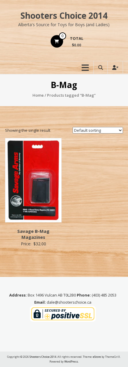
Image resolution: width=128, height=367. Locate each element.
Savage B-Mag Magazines (33, 234)
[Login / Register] (115, 67)
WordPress (71, 361)
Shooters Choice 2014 (64, 15)
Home (38, 95)
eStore (97, 357)
